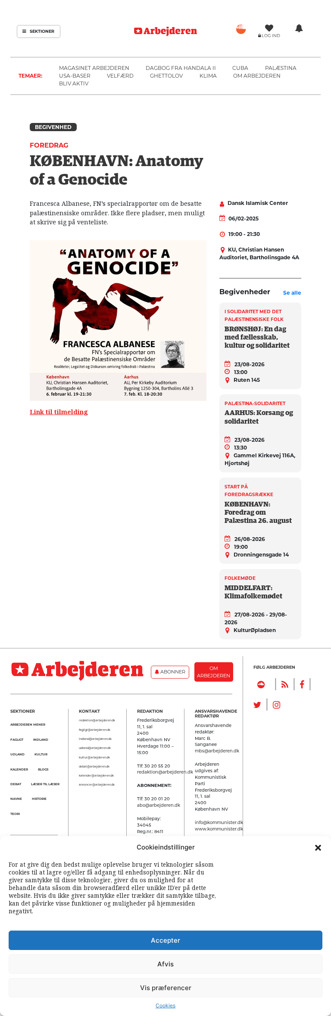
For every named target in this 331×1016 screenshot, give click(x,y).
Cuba (240, 68)
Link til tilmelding (59, 412)
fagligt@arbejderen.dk (94, 730)
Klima (208, 75)
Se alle (292, 292)
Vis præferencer (165, 988)
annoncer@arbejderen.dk (97, 784)
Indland (40, 740)
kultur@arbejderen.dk (94, 757)
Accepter (165, 940)
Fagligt (16, 740)
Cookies (165, 1005)
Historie (39, 799)
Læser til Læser (45, 784)
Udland (17, 754)
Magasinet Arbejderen (94, 68)
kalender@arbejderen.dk (96, 775)
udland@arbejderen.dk (95, 748)
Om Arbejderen (257, 75)
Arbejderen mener (27, 725)
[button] (318, 847)
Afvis (165, 964)
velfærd (120, 75)
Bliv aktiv (73, 83)
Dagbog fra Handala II (181, 68)
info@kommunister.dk (219, 822)
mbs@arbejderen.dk (217, 750)
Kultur (40, 754)
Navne (16, 799)
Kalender (19, 769)
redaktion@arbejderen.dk (97, 720)
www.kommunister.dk (219, 828)
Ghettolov (166, 75)
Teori (15, 814)
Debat (15, 784)
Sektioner (41, 31)
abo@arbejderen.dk (158, 805)
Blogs (43, 769)
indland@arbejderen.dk (95, 739)
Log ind (271, 35)
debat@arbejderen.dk (94, 766)
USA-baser (75, 75)
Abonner (172, 672)
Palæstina (281, 68)
